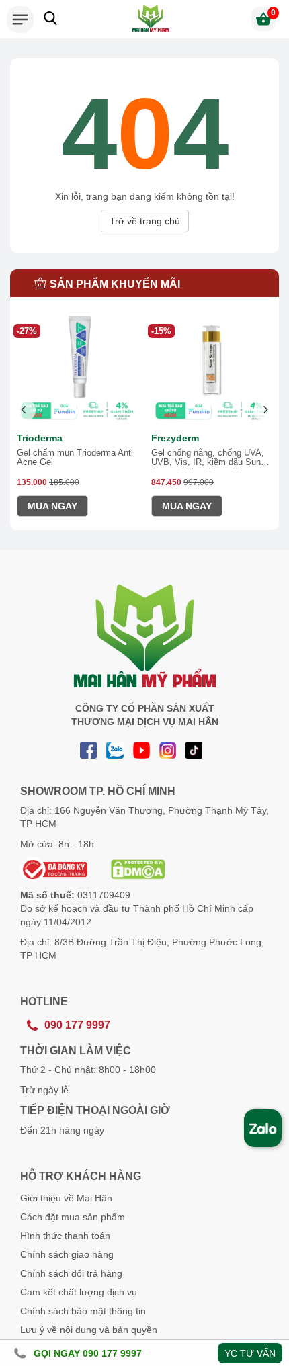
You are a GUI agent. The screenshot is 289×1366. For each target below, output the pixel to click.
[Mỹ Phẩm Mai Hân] (150, 18)
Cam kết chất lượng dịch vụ (78, 1292)
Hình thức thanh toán (65, 1235)
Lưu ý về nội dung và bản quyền (88, 1329)
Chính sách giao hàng (67, 1254)
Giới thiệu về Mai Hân (66, 1198)
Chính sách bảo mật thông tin (83, 1311)
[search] (50, 18)
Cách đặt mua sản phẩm (72, 1216)
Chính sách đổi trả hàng (71, 1273)
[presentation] (24, 410)
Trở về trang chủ (145, 221)
